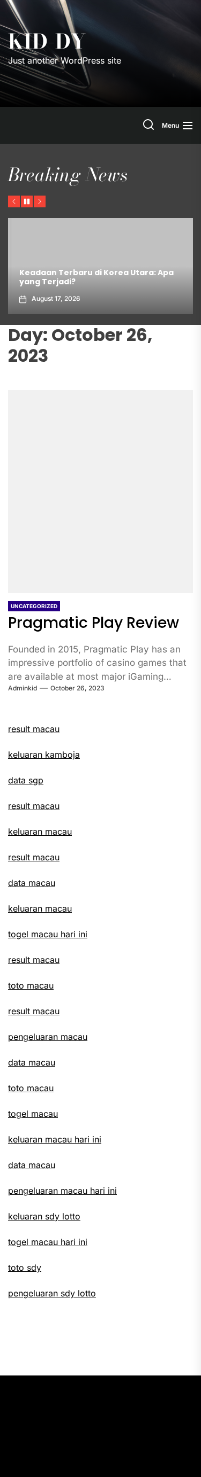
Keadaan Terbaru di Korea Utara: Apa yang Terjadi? (93, 277)
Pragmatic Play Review (93, 622)
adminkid (22, 688)
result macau (33, 805)
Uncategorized (34, 606)
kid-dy (47, 41)
